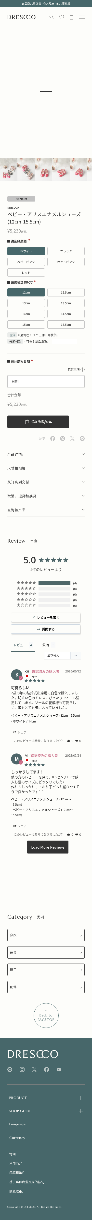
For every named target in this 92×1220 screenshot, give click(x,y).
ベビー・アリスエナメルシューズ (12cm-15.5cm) (45, 715)
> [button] (47, 847)
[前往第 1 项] (8, 169)
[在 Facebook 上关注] (46, 1069)
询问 (12, 1153)
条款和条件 (17, 1172)
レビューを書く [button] (48, 617)
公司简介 (15, 1163)
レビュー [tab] (19, 645)
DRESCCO (13, 207)
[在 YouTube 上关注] (58, 1069)
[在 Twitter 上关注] (34, 1069)
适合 (13, 952)
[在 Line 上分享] (82, 438)
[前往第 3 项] (43, 169)
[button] (70, 741)
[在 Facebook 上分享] (52, 438)
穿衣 (13, 935)
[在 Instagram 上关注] (22, 1069)
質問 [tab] (45, 645)
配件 (13, 987)
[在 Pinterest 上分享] (62, 438)
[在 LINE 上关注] (9, 1069)
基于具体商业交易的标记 (26, 1181)
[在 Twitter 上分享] (72, 438)
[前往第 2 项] (26, 169)
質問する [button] (48, 629)
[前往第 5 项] (78, 169)
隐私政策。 (17, 1191)
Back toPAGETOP (46, 1017)
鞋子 (13, 969)
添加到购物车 (41, 422)
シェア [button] (21, 732)
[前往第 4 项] (61, 169)
